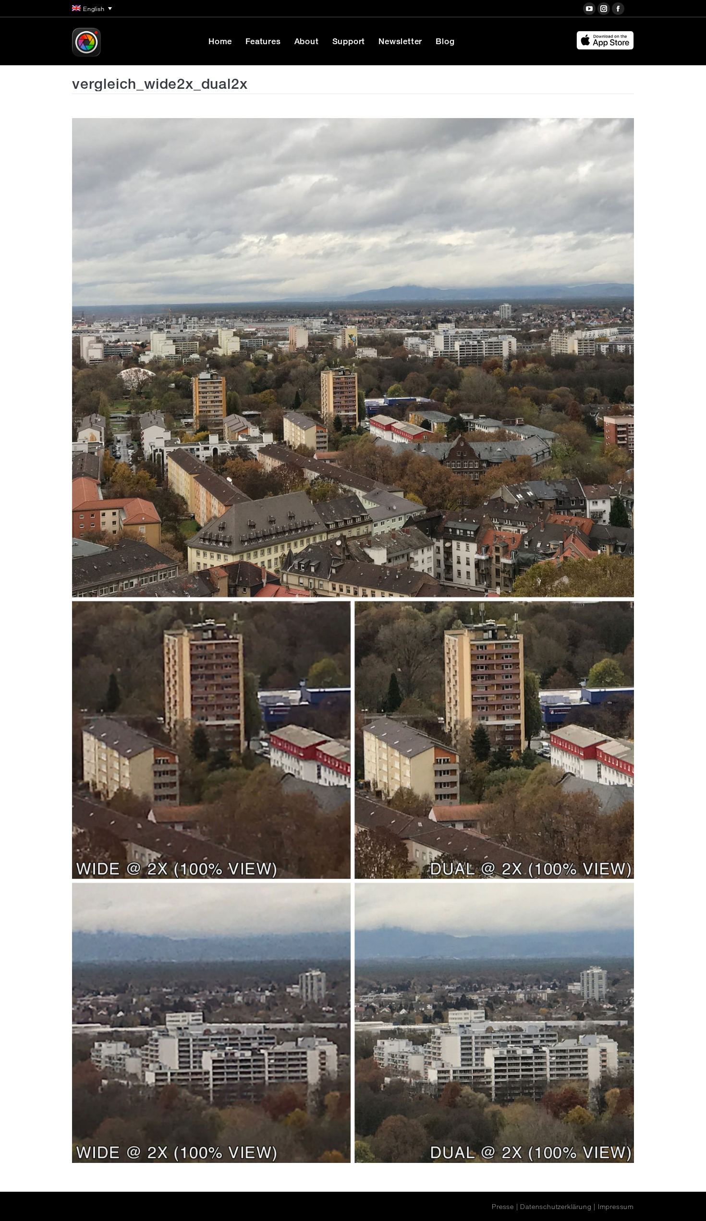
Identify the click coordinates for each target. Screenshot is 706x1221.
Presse (503, 1206)
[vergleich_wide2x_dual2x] (353, 640)
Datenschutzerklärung (555, 1206)
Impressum (616, 1206)
